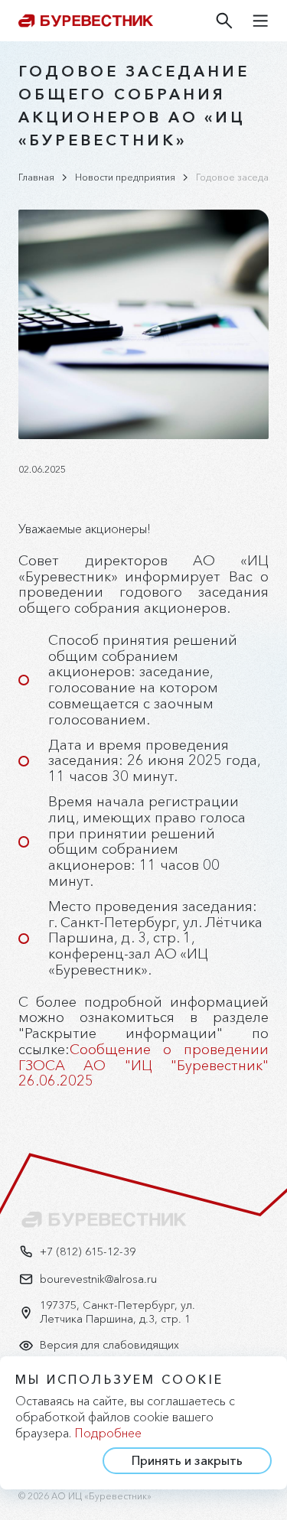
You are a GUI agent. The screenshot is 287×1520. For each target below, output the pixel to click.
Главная (36, 177)
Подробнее (108, 1432)
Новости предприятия (125, 177)
